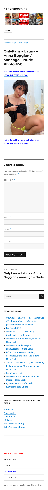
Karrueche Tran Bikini (17, 387)
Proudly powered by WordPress (31, 485)
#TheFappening (15, 8)
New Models (10, 459)
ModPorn (8, 409)
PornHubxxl (10, 416)
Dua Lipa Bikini (13, 328)
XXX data (8, 420)
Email (7, 229)
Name (7, 217)
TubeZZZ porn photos (14, 427)
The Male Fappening (14, 423)
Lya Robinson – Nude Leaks (19, 383)
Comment (9, 180)
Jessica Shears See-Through (20, 324)
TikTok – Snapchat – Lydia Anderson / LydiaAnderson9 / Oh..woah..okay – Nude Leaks (25, 366)
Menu (7, 30)
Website (8, 241)
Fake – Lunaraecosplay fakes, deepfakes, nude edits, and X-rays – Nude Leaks (23, 355)
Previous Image (10, 42)
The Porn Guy (10, 477)
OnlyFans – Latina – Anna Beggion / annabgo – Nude (21, 55)
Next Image (23, 42)
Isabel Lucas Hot (14, 373)
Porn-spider (10, 413)
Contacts (8, 465)
